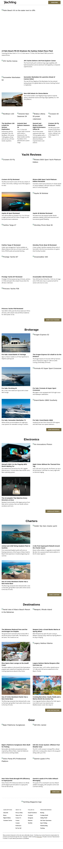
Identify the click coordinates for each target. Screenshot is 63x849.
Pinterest (30, 820)
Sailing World (43, 817)
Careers (17, 820)
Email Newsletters (32, 812)
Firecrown (39, 836)
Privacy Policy (19, 812)
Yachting (42, 828)
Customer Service (7, 820)
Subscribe (5, 812)
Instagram (30, 817)
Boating (42, 812)
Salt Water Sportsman (45, 820)
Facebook (30, 815)
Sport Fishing (43, 823)
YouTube (30, 823)
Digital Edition (7, 817)
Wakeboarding (44, 825)
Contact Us (18, 817)
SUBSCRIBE (54, 2)
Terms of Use (19, 815)
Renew (5, 815)
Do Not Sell (18, 828)
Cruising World (44, 815)
